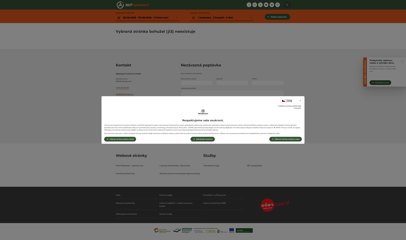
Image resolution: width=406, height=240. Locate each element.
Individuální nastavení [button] (204, 139)
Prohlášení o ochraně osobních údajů (289, 106)
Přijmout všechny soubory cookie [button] (287, 139)
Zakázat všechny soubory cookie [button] (122, 139)
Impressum (297, 108)
